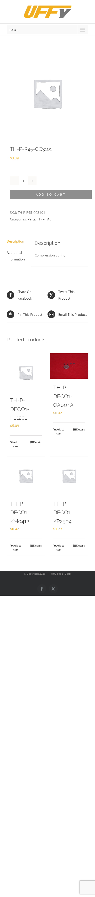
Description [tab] (15, 241)
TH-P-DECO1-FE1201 (19, 409)
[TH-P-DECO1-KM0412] (26, 476)
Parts (31, 219)
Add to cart (51, 194)
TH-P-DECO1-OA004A (63, 396)
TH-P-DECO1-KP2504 (62, 512)
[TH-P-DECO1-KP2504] (69, 476)
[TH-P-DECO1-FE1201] (26, 372)
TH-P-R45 (44, 219)
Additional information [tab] (16, 255)
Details (37, 442)
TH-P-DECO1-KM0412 (19, 512)
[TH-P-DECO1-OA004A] (69, 366)
